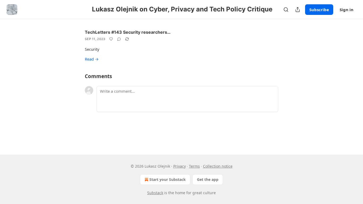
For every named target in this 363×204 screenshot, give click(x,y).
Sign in (346, 9)
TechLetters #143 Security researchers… (128, 32)
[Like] (111, 39)
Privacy (179, 166)
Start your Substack (167, 179)
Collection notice (218, 166)
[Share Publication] (297, 9)
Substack (155, 192)
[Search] (286, 9)
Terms (194, 166)
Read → (92, 59)
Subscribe (319, 9)
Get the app (207, 179)
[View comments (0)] (119, 39)
